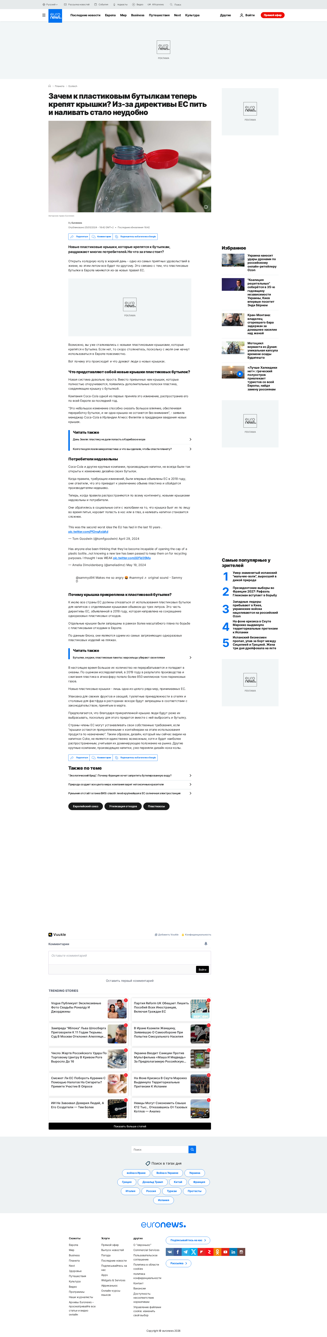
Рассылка (177, 1263)
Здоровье (75, 1270)
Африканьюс (109, 1285)
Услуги (105, 1238)
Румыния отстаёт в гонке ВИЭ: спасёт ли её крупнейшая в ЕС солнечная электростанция (124, 793)
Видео (73, 1286)
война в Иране (136, 1172)
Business (137, 15)
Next (177, 15)
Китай (178, 1181)
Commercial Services (146, 1250)
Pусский (50, 4)
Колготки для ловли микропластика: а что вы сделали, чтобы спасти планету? (122, 449)
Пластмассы (156, 806)
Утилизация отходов (123, 806)
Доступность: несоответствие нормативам (143, 1297)
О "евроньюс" (142, 1244)
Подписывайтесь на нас (186, 1240)
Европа (110, 15)
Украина (194, 1172)
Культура (192, 15)
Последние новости (85, 15)
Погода (106, 1255)
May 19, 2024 (136, 565)
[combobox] (190, 5)
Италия (130, 1191)
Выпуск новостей (112, 1250)
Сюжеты (74, 1238)
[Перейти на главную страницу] (55, 16)
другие (137, 1238)
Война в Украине (167, 1172)
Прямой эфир (273, 15)
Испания (163, 1200)
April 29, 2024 (129, 539)
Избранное (234, 248)
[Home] (49, 86)
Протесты (194, 1191)
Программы (77, 1291)
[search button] (171, 5)
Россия (151, 1191)
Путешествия (159, 15)
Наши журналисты (81, 1296)
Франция (199, 1181)
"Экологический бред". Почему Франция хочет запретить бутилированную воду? (120, 775)
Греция (127, 1181)
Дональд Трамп (152, 1181)
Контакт (138, 1283)
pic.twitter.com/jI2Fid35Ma (132, 558)
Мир (123, 15)
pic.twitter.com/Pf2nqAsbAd (88, 532)
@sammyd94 (85, 577)
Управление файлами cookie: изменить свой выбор (147, 1311)
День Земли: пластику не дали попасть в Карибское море (109, 439)
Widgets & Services (113, 1280)
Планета (59, 86)
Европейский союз (85, 806)
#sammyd (136, 577)
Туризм (172, 1191)
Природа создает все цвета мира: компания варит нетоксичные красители (116, 784)
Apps (104, 1275)
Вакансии (139, 1288)
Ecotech (73, 86)
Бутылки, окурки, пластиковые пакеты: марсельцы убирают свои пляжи (119, 657)
